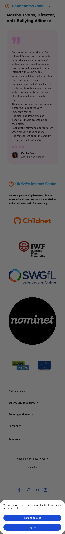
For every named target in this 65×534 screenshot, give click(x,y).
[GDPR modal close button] (58, 6)
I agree (32, 527)
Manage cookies (32, 518)
